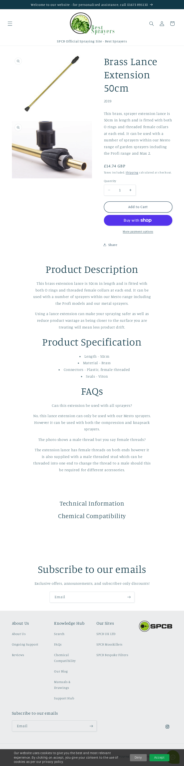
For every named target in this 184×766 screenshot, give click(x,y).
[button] (10, 23)
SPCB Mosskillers (109, 644)
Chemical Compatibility (65, 658)
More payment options (138, 231)
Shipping (132, 172)
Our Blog (61, 671)
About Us (19, 634)
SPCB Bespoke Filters (112, 655)
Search (59, 634)
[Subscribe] (129, 597)
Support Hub (64, 698)
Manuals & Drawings (62, 684)
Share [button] (112, 245)
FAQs (58, 644)
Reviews (18, 655)
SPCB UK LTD (106, 634)
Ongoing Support (25, 644)
